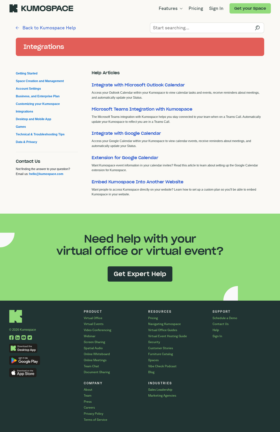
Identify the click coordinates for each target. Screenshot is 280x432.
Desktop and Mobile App (33, 119)
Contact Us (221, 324)
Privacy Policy (93, 413)
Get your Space (250, 8)
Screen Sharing (94, 342)
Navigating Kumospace (164, 324)
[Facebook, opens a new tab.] (11, 338)
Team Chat (91, 366)
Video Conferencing (97, 330)
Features (169, 8)
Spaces (153, 360)
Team (87, 395)
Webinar (89, 336)
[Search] (257, 27)
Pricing (196, 8)
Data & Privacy (26, 142)
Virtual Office (93, 318)
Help (216, 330)
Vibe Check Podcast (162, 366)
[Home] (15, 321)
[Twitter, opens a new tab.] (29, 338)
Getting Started (27, 73)
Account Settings (28, 88)
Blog (151, 372)
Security (154, 342)
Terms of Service (95, 420)
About (88, 389)
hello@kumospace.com (46, 174)
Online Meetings (95, 360)
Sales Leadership (160, 389)
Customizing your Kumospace (38, 103)
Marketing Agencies (162, 395)
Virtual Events (93, 324)
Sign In (216, 8)
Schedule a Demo (225, 318)
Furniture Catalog (160, 354)
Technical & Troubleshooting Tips (40, 134)
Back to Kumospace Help (48, 28)
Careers (89, 407)
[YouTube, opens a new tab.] (23, 338)
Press (88, 401)
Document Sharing (97, 372)
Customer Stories (160, 348)
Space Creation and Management (40, 81)
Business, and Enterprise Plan (38, 96)
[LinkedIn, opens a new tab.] (17, 338)
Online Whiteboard (97, 354)
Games (21, 126)
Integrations (24, 111)
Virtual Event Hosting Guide (167, 336)
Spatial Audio (93, 348)
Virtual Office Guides (162, 330)
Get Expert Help (140, 274)
